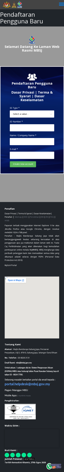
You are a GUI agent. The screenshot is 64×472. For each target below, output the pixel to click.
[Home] (14, 4)
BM (42, 217)
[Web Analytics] (29, 458)
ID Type (15, 107)
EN (47, 217)
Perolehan (34, 217)
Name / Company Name (23, 135)
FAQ (52, 217)
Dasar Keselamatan (33, 98)
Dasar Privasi (22, 92)
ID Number (16, 121)
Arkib (7, 220)
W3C (26, 217)
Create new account (23, 163)
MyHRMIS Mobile (24, 396)
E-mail (14, 149)
